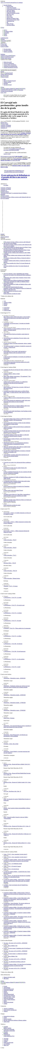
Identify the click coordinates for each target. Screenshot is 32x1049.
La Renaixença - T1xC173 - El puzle (12, 620)
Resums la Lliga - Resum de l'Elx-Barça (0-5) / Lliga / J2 (17, 826)
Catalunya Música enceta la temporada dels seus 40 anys (17, 397)
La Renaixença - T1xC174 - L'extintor (13, 613)
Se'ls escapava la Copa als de (11, 156)
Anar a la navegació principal (7, 2)
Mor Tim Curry (10, 14)
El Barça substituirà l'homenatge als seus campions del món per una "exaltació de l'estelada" (17, 472)
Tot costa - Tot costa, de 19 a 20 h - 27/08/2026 (15, 959)
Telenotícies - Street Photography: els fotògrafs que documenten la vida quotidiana (15, 735)
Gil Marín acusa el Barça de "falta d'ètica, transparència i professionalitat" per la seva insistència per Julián (17, 495)
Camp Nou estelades (11, 7)
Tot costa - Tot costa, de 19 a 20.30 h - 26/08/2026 (15, 943)
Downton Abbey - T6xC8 (10, 563)
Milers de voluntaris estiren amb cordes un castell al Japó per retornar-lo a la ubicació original (17, 447)
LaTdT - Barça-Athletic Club (10, 945)
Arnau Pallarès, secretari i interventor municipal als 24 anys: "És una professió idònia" (16, 455)
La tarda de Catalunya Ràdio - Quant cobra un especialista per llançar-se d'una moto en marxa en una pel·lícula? (17, 860)
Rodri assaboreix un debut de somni (12, 293)
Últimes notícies (4, 74)
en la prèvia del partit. (15, 160)
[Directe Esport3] (11, 80)
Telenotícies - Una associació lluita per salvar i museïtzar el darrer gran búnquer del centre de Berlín (17, 726)
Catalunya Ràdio (7, 302)
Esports (2, 71)
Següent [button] (2, 234)
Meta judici (9, 15)
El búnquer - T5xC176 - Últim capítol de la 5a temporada (17, 628)
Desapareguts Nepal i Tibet (13, 19)
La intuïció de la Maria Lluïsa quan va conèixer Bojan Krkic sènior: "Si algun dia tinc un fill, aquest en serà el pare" (16, 392)
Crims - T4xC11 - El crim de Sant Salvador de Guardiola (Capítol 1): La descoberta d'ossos (17, 876)
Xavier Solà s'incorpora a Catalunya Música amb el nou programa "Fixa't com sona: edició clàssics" (17, 406)
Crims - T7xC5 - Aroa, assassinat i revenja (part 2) (15, 854)
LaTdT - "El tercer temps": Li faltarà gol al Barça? (15, 953)
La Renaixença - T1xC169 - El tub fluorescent (14, 651)
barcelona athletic (11, 25)
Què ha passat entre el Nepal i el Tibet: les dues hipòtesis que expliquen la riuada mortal (17, 423)
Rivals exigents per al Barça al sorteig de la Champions (16, 280)
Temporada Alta (10, 21)
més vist (6, 309)
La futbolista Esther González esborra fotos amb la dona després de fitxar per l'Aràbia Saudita (17, 481)
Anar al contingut (18, 2)
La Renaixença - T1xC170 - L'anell (12, 666)
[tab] (17, 301)
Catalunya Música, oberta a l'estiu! (12, 373)
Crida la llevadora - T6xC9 (10, 540)
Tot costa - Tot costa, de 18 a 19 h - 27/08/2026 (15, 968)
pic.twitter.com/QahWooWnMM (11, 150)
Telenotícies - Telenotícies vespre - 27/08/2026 (14, 710)
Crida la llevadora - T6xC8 (10, 547)
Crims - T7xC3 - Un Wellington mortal (13, 863)
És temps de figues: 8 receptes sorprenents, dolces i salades (17, 343)
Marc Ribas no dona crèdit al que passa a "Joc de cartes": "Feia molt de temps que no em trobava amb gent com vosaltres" (17, 318)
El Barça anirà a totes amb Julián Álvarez (13, 490)
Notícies (5, 303)
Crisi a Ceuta (10, 17)
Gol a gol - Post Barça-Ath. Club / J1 (12, 791)
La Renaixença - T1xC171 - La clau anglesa (14, 659)
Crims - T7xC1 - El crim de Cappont (12, 866)
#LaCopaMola (11, 148)
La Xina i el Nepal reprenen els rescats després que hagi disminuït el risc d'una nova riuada (17, 431)
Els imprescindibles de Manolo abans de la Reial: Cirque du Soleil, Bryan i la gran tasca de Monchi (17, 250)
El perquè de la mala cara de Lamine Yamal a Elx (15, 467)
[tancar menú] (3, 77)
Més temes (6, 978)
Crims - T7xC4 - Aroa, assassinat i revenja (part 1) (15, 857)
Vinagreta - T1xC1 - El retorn (10, 586)
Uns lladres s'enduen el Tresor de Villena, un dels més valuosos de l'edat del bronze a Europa (16, 435)
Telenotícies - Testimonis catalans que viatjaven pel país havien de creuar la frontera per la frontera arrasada (17, 686)
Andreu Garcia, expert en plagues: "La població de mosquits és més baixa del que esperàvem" (15, 382)
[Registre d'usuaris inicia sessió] (8, 41)
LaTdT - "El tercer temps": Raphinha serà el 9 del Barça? (17, 948)
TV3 (5, 301)
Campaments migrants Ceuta (13, 9)
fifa (7, 22)
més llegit (6, 307)
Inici (5, 79)
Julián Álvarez (10, 23)
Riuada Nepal (10, 6)
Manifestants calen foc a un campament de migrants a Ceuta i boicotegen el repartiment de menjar (16, 443)
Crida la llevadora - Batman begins (12, 578)
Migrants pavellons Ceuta (13, 18)
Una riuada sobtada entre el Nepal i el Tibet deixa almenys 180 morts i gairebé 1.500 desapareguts (17, 419)
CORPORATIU (4, 38)
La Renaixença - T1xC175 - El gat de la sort (14, 605)
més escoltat (7, 310)
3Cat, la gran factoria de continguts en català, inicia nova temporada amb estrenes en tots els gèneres (17, 401)
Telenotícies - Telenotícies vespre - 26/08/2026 (14, 678)
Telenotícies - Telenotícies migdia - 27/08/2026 (15, 702)
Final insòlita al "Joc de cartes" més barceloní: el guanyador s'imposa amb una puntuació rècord (15, 352)
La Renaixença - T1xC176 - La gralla (12, 597)
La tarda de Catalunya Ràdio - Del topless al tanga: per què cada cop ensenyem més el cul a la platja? (17, 917)
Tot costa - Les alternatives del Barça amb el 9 (14, 961)
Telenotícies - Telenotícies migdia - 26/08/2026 (15, 695)
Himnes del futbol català (9, 977)
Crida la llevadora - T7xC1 (10, 555)
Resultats (10, 74)
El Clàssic (6, 185)
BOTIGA (11, 90)
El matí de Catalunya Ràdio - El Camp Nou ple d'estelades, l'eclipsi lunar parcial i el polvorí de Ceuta (17, 965)
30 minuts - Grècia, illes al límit (11, 743)
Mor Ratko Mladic (11, 11)
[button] (16, 92)
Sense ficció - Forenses (9, 718)
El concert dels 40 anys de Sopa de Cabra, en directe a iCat (17, 369)
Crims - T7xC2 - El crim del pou (11, 869)
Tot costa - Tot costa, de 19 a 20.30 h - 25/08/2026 (15, 951)
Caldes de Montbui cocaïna (13, 13)
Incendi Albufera (7, 5)
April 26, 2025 (7, 154)
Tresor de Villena (11, 10)
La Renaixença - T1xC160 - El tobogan (13, 643)
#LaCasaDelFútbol (20, 148)
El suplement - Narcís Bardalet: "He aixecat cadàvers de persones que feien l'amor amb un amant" (17, 904)
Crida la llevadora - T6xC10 (10, 570)
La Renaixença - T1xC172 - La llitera (12, 636)
